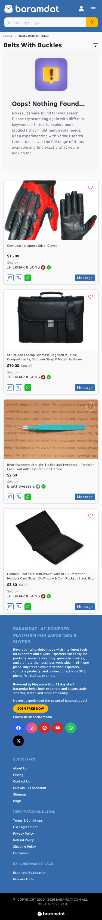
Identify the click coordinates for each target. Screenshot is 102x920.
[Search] (92, 22)
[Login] (81, 8)
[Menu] (93, 8)
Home (8, 36)
